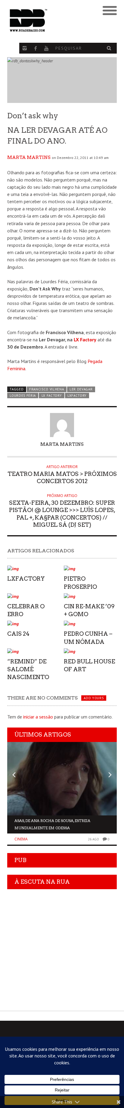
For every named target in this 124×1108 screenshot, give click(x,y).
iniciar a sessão (38, 717)
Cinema (21, 839)
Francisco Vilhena (46, 389)
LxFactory (77, 395)
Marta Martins (29, 157)
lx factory (52, 395)
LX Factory (85, 340)
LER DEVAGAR (81, 389)
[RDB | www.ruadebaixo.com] (48, 20)
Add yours (94, 698)
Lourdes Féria (23, 395)
